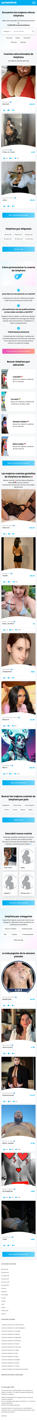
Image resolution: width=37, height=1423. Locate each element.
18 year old (8, 234)
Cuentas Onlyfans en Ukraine (10, 1334)
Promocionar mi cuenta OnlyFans (18, 351)
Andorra (5, 814)
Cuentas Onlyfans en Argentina (11, 1337)
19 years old (18, 234)
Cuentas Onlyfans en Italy (9, 1353)
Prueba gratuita (27, 934)
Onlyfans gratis (27, 929)
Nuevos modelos (10, 929)
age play (13, 243)
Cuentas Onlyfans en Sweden (10, 1360)
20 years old (29, 234)
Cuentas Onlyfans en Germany (11, 1347)
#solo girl (9, 38)
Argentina (22, 814)
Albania (23, 810)
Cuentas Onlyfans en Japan (10, 1350)
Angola (13, 814)
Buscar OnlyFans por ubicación (18, 463)
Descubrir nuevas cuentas (18, 903)
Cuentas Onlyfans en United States (12, 1325)
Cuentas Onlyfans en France (10, 1344)
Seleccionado (18, 940)
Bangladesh (6, 805)
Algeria (30, 810)
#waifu (18, 38)
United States (17, 805)
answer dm (4, 1311)
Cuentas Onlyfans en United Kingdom (13, 1328)
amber (3, 1301)
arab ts (3, 1314)
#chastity (14, 42)
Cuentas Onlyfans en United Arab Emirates (14, 1369)
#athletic (23, 42)
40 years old (18, 239)
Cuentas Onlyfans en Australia (10, 1341)
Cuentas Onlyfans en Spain (9, 1356)
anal (2, 1304)
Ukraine (6, 810)
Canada (14, 810)
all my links (23, 243)
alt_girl (32, 243)
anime (3, 1307)
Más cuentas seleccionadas (18, 215)
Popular (14, 934)
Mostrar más (18, 249)
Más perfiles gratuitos (18, 783)
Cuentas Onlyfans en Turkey (10, 1366)
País (5, 934)
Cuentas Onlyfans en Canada (10, 1331)
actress (5, 243)
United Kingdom (30, 805)
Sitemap (4, 1416)
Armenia (31, 814)
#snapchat (27, 38)
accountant (29, 239)
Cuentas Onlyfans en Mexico (10, 1363)
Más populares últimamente (18, 1254)
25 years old (7, 239)
